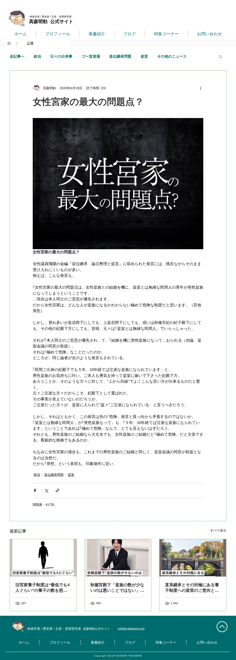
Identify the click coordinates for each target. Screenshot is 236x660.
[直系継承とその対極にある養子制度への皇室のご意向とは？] (192, 558)
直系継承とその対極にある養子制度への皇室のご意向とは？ (192, 588)
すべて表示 (218, 530)
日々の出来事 (61, 56)
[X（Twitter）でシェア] (46, 490)
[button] (220, 56)
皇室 (144, 56)
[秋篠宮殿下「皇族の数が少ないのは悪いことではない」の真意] (118, 558)
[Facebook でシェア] (35, 490)
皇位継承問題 (120, 56)
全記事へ (17, 56)
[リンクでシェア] (57, 490)
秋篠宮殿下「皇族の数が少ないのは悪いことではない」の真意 (117, 588)
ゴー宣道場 (91, 56)
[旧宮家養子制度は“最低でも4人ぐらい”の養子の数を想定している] (43, 558)
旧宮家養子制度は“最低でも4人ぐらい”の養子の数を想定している (42, 588)
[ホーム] (9, 43)
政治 (37, 56)
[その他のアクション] (200, 88)
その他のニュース (172, 56)
